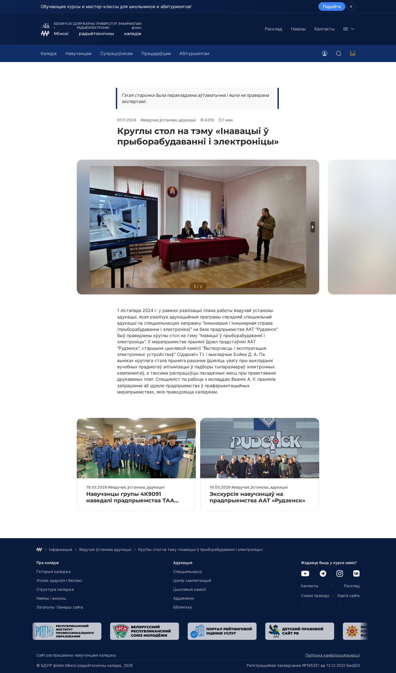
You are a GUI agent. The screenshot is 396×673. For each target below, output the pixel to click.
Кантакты (324, 29)
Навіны (298, 29)
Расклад (273, 29)
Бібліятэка (182, 607)
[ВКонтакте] (356, 574)
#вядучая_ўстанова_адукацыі (168, 120)
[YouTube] (305, 574)
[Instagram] (339, 574)
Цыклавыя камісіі (189, 589)
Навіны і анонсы (51, 598)
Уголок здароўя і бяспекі (59, 580)
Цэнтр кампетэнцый (192, 580)
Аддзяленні (183, 598)
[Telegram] (323, 574)
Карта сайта (349, 595)
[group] (99, 631)
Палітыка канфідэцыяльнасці (332, 655)
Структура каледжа (55, 589)
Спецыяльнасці (187, 571)
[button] (312, 227)
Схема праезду (315, 595)
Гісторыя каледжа (53, 571)
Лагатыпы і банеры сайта (59, 607)
